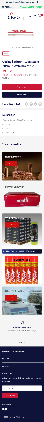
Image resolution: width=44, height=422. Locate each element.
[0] (39, 15)
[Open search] (30, 16)
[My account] (35, 16)
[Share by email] (40, 104)
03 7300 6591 (8, 7)
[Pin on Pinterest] (31, 104)
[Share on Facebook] (26, 104)
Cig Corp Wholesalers (12, 75)
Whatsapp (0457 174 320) (31, 7)
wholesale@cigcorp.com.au (21, 2)
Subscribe (10, 395)
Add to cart (22, 87)
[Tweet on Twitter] (35, 104)
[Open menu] (3, 16)
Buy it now (22, 94)
